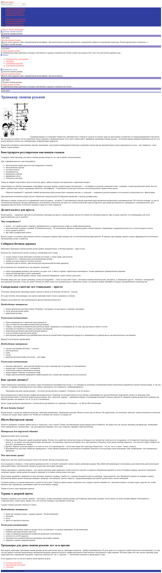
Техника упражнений (14, 13)
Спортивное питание (14, 63)
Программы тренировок (15, 11)
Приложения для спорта (15, 565)
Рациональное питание (15, 15)
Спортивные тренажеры (15, 8)
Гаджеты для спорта (14, 563)
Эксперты (10, 61)
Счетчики (10, 567)
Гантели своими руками (11, 40)
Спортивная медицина (15, 65)
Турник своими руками (10, 51)
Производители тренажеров (17, 59)
